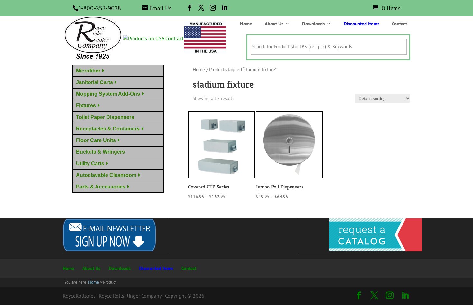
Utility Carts (90, 163)
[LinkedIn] (224, 8)
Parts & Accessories (100, 186)
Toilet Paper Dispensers (106, 117)
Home (246, 24)
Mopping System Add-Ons (108, 94)
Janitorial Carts (94, 82)
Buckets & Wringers (101, 152)
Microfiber (88, 70)
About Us (274, 24)
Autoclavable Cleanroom (106, 175)
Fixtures (86, 105)
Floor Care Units (96, 140)
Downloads (313, 24)
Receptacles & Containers (108, 128)
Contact (399, 24)
